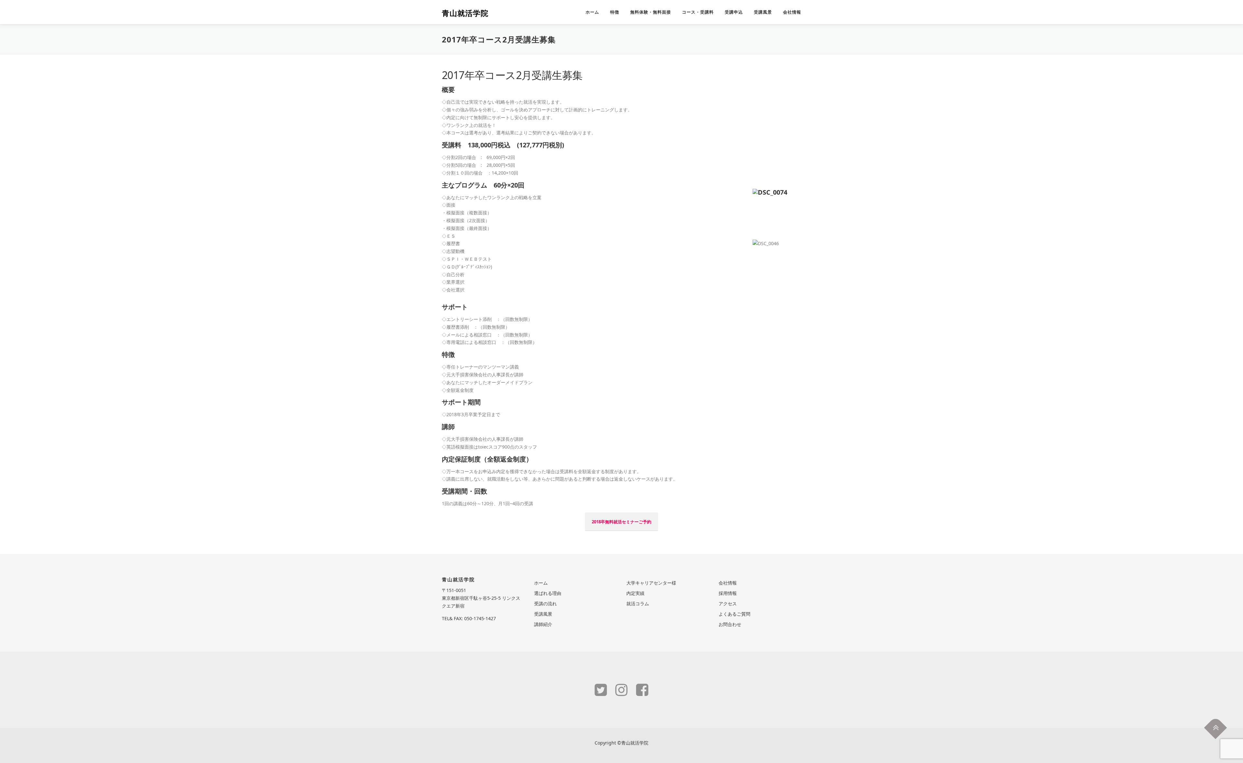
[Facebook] (642, 689)
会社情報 (792, 12)
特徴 (614, 12)
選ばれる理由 (547, 593)
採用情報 (728, 593)
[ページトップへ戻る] (1215, 727)
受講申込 (734, 12)
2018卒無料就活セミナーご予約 (621, 522)
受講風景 (763, 12)
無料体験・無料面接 (650, 12)
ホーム (592, 12)
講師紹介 (543, 624)
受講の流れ (545, 603)
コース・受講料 (698, 12)
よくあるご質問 (734, 614)
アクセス (728, 603)
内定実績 (635, 593)
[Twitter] (601, 689)
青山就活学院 (465, 13)
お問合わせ (730, 624)
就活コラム (637, 603)
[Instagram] (621, 689)
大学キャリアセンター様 (651, 583)
